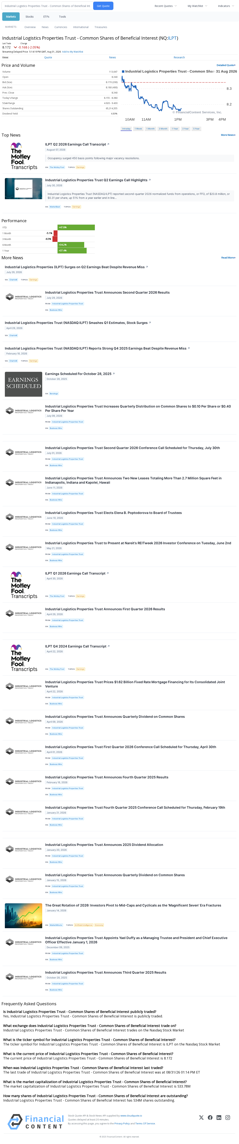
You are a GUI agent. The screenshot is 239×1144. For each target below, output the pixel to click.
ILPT (172, 38)
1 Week (138, 128)
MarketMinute (56, 925)
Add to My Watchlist (72, 51)
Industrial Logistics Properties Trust (67, 304)
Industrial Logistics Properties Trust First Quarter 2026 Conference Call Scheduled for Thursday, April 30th (130, 747)
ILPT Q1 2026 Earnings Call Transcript (77, 573)
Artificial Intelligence (83, 925)
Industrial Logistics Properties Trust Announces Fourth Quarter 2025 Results (106, 777)
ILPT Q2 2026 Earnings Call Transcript (77, 144)
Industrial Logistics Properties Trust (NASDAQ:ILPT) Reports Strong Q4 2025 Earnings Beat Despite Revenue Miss (97, 348)
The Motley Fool (57, 167)
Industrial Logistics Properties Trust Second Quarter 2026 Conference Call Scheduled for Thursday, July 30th (132, 448)
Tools (62, 16)
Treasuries (100, 27)
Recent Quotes (164, 6)
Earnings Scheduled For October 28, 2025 (80, 374)
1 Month (150, 128)
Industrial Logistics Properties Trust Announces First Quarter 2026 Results (105, 609)
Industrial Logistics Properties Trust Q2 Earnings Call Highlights (98, 180)
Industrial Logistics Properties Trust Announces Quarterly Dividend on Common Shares (115, 717)
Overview (30, 27)
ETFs (46, 16)
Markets (11, 16)
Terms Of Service (145, 1123)
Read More (227, 257)
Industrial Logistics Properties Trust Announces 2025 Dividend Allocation (104, 845)
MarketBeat (55, 207)
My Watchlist (195, 6)
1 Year (175, 128)
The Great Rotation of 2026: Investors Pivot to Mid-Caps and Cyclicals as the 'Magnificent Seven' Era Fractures (133, 905)
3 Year (185, 128)
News (45, 27)
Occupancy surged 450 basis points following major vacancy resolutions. (94, 158)
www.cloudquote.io (131, 1115)
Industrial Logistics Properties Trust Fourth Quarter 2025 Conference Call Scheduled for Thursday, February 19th (135, 807)
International (81, 27)
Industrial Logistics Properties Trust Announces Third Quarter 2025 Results (105, 972)
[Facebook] (210, 1122)
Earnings (80, 167)
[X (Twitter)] (201, 1122)
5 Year (196, 128)
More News (227, 135)
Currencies (61, 27)
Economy (99, 925)
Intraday (126, 128)
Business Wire (56, 310)
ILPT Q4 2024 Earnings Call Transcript (77, 646)
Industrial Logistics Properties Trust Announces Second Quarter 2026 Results (107, 292)
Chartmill (13, 280)
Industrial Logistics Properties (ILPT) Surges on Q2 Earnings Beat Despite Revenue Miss (76, 267)
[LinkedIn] (219, 1122)
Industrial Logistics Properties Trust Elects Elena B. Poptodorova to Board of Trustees (113, 513)
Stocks (30, 16)
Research (179, 57)
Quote (48, 57)
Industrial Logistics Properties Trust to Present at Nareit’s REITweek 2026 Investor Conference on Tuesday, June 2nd (138, 543)
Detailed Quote (225, 65)
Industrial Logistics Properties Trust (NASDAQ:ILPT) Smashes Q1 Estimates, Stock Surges (78, 323)
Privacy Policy (122, 1123)
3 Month (163, 128)
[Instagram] (228, 1122)
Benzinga (54, 394)
